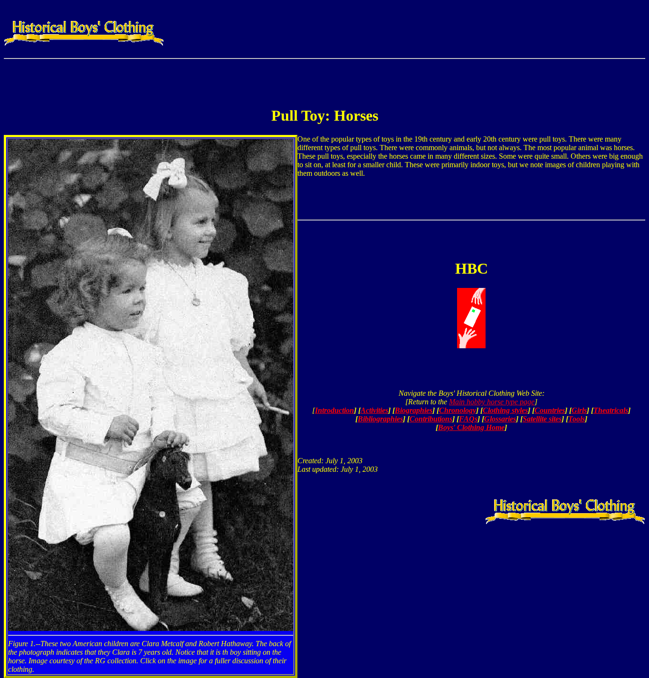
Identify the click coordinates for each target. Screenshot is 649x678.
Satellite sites (542, 419)
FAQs (468, 419)
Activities (374, 410)
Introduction (334, 410)
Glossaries (500, 419)
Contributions (431, 419)
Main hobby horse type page (491, 402)
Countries (549, 410)
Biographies (413, 410)
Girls (579, 410)
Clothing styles (505, 410)
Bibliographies (380, 419)
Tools (576, 419)
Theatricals (610, 410)
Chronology (457, 410)
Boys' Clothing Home (471, 427)
